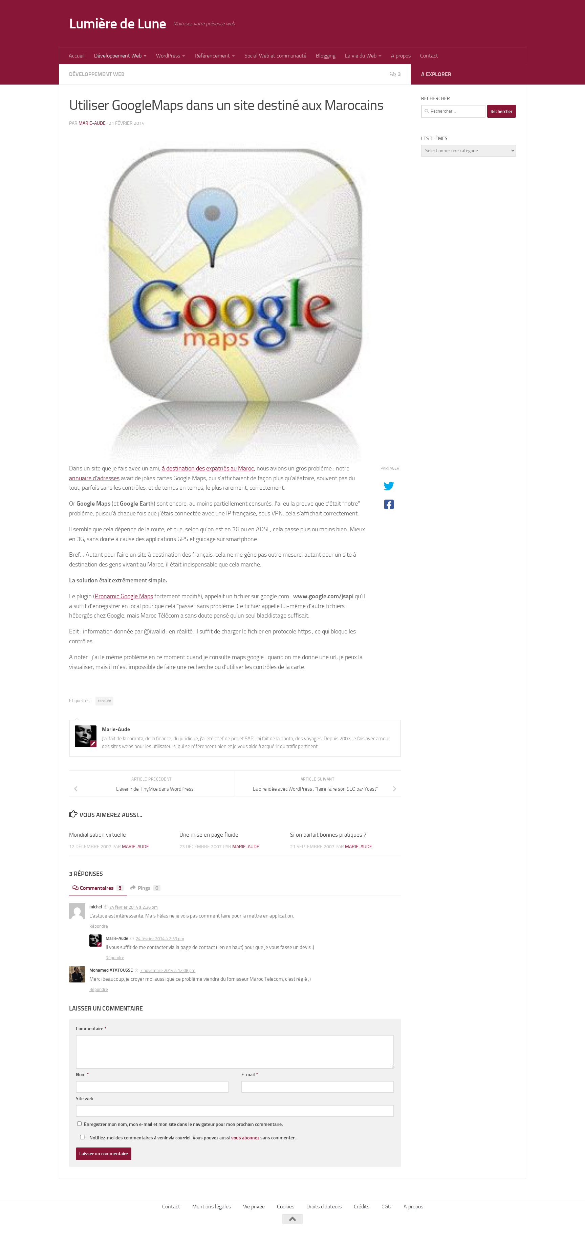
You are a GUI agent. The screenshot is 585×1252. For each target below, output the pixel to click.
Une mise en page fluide (208, 834)
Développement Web (118, 55)
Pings (148, 888)
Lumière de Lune (117, 23)
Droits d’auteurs (324, 1206)
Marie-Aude (92, 123)
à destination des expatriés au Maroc (208, 468)
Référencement (212, 55)
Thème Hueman (157, 1237)
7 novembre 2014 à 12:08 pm (167, 970)
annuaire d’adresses (94, 478)
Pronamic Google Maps (124, 596)
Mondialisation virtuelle (97, 834)
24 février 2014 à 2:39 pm (160, 938)
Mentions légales (211, 1206)
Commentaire (91, 1028)
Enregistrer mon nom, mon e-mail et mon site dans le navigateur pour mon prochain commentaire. (183, 1124)
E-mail (249, 1074)
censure (104, 700)
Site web (84, 1099)
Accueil (77, 55)
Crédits (361, 1206)
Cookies (285, 1206)
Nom (82, 1074)
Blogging (325, 55)
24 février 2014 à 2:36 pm (133, 907)
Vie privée (254, 1206)
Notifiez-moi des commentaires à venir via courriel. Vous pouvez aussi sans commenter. (192, 1138)
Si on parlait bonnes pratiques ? (328, 834)
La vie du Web (360, 55)
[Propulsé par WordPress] (116, 1237)
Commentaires (101, 888)
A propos (401, 55)
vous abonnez (245, 1138)
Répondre (98, 926)
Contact (429, 55)
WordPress (168, 55)
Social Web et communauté (275, 55)
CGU (386, 1206)
